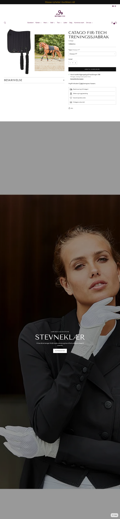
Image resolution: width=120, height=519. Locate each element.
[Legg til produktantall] (70, 63)
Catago (70, 41)
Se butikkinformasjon (76, 79)
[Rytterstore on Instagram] (115, 6)
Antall (70, 59)
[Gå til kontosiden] (111, 22)
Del (72, 108)
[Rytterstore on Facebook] (113, 6)
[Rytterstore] (60, 13)
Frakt (81, 83)
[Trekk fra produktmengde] (75, 63)
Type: (74, 50)
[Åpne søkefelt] (5, 22)
